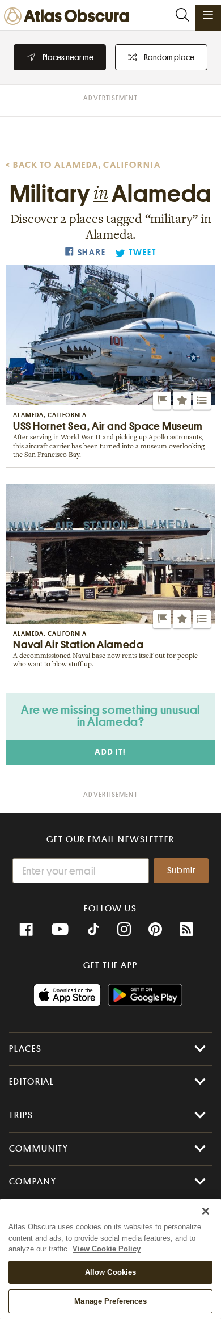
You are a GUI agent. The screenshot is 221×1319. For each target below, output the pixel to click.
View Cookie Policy (107, 1249)
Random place (169, 57)
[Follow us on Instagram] (124, 929)
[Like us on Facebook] (26, 929)
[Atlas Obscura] (69, 17)
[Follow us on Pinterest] (155, 929)
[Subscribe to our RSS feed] (186, 929)
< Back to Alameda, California (83, 165)
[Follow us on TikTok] (93, 930)
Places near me (68, 57)
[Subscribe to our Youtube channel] (60, 929)
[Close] (205, 1211)
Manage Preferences (110, 1301)
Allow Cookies (111, 1272)
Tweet (142, 253)
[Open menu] (208, 15)
